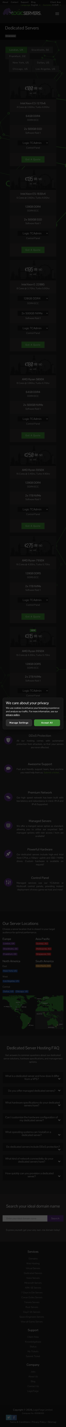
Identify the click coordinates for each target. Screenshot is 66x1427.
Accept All (47, 722)
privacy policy (13, 714)
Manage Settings (19, 722)
